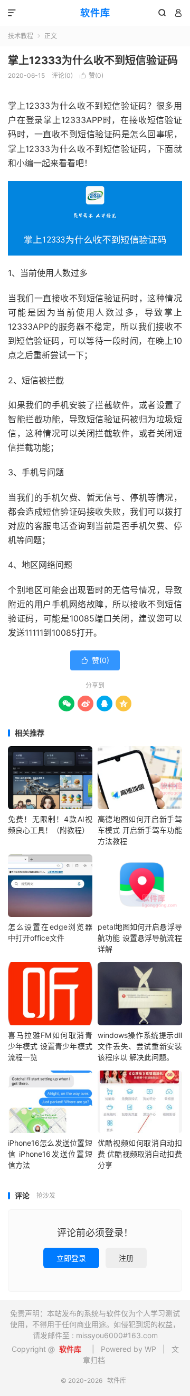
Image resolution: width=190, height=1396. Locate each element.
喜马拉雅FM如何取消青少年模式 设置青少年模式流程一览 (50, 1046)
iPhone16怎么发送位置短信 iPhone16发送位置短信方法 (50, 1153)
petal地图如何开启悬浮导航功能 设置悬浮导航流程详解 (140, 937)
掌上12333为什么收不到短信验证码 (93, 60)
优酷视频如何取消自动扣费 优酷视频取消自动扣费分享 (140, 1153)
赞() (91, 75)
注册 (126, 1258)
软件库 (95, 12)
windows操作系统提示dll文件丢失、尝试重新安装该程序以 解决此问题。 (140, 1046)
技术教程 (20, 36)
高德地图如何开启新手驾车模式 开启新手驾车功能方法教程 (140, 829)
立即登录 (71, 1258)
